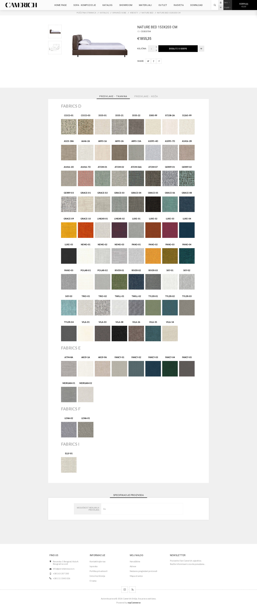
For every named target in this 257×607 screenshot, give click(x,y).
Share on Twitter (148, 61)
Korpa (243, 5)
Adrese (133, 566)
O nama (93, 581)
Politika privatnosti (98, 571)
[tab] (113, 96)
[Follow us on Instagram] (124, 589)
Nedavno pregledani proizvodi (143, 571)
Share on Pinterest (159, 61)
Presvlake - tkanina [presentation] (113, 96)
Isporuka (94, 566)
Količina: (142, 48)
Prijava (222, 2)
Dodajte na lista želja (201, 49)
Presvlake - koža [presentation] (146, 96)
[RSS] (132, 589)
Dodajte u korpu (178, 48)
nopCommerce (134, 602)
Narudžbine (135, 561)
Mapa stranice (136, 576)
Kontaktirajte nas (97, 561)
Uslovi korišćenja (97, 576)
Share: (140, 61)
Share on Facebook (153, 61)
